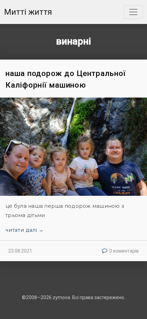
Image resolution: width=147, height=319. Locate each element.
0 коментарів (124, 251)
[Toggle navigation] (133, 12)
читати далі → (24, 230)
